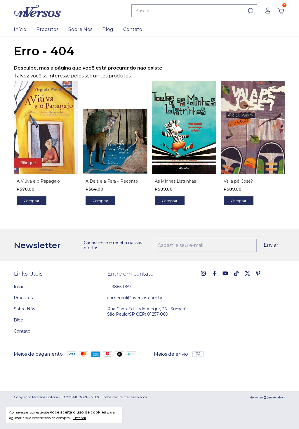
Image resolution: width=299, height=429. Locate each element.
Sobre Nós (80, 29)
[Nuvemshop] (267, 398)
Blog (107, 29)
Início (20, 29)
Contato (132, 29)
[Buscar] (250, 11)
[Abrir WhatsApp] (284, 414)
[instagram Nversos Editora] (203, 273)
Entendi (79, 418)
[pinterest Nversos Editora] (258, 273)
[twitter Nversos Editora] (247, 273)
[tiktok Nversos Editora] (236, 273)
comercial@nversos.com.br (134, 297)
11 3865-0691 (120, 286)
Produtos (47, 29)
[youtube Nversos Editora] (225, 273)
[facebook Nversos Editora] (214, 273)
